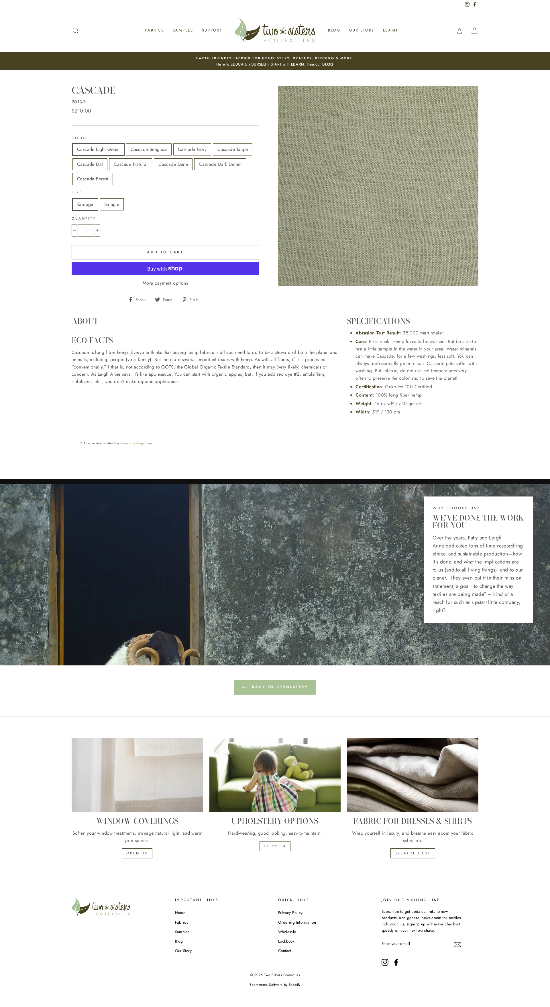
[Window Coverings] (137, 775)
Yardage (85, 204)
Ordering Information (297, 922)
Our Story (361, 30)
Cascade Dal (90, 164)
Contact (284, 950)
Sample (111, 204)
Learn (390, 30)
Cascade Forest (92, 179)
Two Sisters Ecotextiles (282, 975)
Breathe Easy (413, 853)
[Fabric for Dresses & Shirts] (412, 775)
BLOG (328, 64)
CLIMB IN (275, 846)
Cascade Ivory (192, 149)
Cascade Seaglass (149, 149)
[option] (275, 61)
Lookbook (286, 941)
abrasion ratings (132, 443)
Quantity (84, 218)
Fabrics (154, 30)
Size (77, 193)
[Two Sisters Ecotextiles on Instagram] (385, 962)
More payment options (165, 283)
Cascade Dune (173, 164)
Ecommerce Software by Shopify (275, 984)
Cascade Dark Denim (220, 164)
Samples (183, 30)
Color (80, 138)
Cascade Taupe (232, 149)
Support (212, 30)
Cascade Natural (131, 164)
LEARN (297, 64)
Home (180, 912)
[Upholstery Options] (275, 775)
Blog (334, 30)
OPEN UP (137, 853)
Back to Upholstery (279, 686)
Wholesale (287, 932)
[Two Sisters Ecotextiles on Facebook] (396, 962)
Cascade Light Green (98, 149)
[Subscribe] (457, 944)
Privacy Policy (290, 912)
